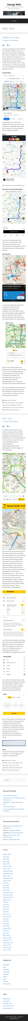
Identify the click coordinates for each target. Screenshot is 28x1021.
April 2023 (6, 907)
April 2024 (6, 890)
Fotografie (6, 972)
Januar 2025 (7, 876)
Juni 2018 (6, 931)
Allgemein (7, 400)
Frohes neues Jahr (17, 833)
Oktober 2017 (7, 940)
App (7, 765)
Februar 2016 (7, 947)
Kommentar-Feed (8, 1006)
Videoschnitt (7, 984)
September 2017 (8, 943)
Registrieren (6, 999)
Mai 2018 (6, 933)
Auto (16, 403)
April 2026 (6, 861)
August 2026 (7, 854)
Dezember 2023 (8, 892)
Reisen (5, 977)
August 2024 (7, 881)
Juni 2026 (6, 857)
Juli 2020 (6, 919)
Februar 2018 (7, 938)
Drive (13, 765)
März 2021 (6, 914)
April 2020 (6, 926)
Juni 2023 (6, 904)
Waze (21, 407)
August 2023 (7, 900)
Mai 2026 (6, 859)
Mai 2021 (6, 912)
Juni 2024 (6, 885)
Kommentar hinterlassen (11, 410)
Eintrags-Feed (7, 1003)
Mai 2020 (6, 923)
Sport (4, 979)
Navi (7, 405)
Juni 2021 (6, 909)
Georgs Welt (14, 4)
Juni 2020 (6, 921)
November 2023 (8, 895)
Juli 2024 (6, 883)
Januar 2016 (7, 950)
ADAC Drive (7, 403)
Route (19, 405)
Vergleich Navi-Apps (10, 37)
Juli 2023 (6, 902)
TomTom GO (15, 407)
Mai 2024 (6, 888)
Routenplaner (6, 407)
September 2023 (8, 897)
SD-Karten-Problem (9, 807)
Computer (6, 969)
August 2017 (7, 945)
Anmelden (6, 1001)
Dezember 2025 (8, 871)
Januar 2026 (7, 869)
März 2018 (6, 935)
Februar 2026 (7, 866)
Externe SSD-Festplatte (10, 795)
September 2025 (8, 873)
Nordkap (6, 974)
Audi (13, 403)
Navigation (13, 405)
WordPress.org (7, 1008)
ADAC (6, 763)
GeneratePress (14, 1018)
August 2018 (7, 928)
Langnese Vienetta (14, 830)
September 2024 (8, 878)
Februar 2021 (7, 916)
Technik (13, 400)
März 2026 (6, 864)
